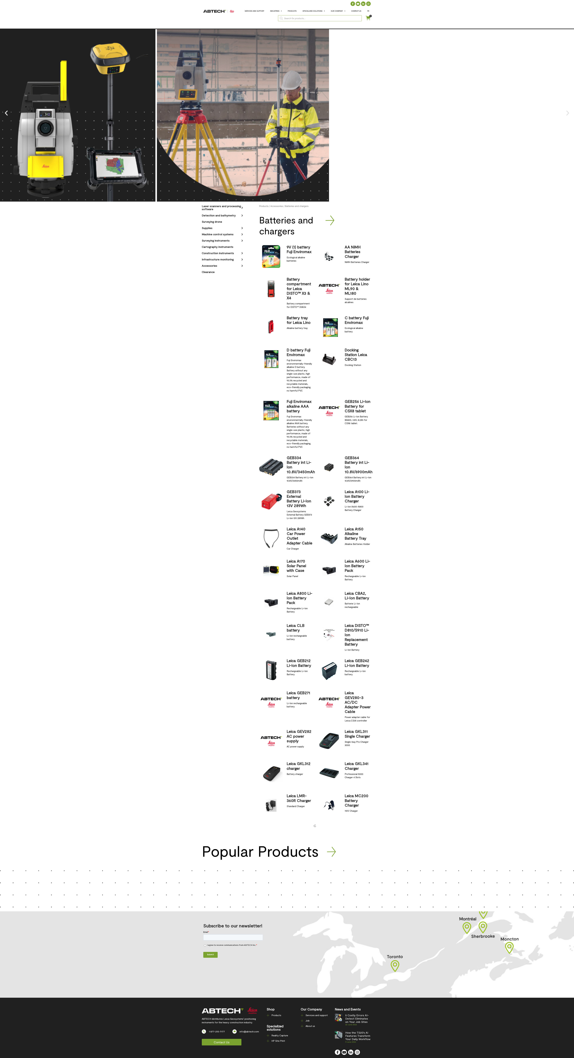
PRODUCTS (292, 11)
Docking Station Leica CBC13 (356, 354)
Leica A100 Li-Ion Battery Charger (357, 496)
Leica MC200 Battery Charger (356, 800)
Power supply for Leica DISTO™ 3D (299, 897)
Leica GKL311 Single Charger (357, 733)
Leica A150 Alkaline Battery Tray (355, 533)
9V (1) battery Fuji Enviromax (299, 249)
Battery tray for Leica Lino (298, 320)
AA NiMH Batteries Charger (353, 251)
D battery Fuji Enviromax (298, 352)
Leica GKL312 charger (298, 765)
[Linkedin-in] (363, 3)
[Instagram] (368, 3)
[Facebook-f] (353, 3)
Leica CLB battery (295, 627)
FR (368, 11)
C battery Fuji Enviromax (357, 320)
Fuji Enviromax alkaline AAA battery (299, 406)
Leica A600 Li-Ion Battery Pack (357, 566)
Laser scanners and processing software (221, 207)
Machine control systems (217, 234)
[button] (6, 113)
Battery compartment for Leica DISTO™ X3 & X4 (299, 288)
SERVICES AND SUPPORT (254, 11)
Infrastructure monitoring (218, 259)
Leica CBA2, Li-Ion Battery (357, 595)
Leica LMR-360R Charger (299, 798)
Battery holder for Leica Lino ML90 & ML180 (357, 286)
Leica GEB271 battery (298, 695)
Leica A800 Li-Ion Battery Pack (299, 598)
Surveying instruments (216, 240)
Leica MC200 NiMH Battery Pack (299, 832)
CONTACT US (356, 11)
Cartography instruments (217, 246)
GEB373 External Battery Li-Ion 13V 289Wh (299, 498)
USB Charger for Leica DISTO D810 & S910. (299, 933)
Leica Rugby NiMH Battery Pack (357, 832)
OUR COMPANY (337, 11)
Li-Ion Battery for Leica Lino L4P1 (357, 865)
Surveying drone (212, 221)
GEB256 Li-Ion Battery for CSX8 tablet (357, 406)
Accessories (209, 265)
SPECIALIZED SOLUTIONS (312, 11)
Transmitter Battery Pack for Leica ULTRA (356, 899)
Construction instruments (218, 253)
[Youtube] (358, 3)
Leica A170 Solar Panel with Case (296, 566)
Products (263, 206)
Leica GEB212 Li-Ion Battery (299, 662)
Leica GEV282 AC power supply (299, 736)
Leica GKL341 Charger (356, 765)
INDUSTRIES (274, 11)
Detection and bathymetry (219, 215)
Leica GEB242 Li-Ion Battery (357, 662)
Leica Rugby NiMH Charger (299, 862)
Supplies (207, 228)
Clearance (208, 272)
